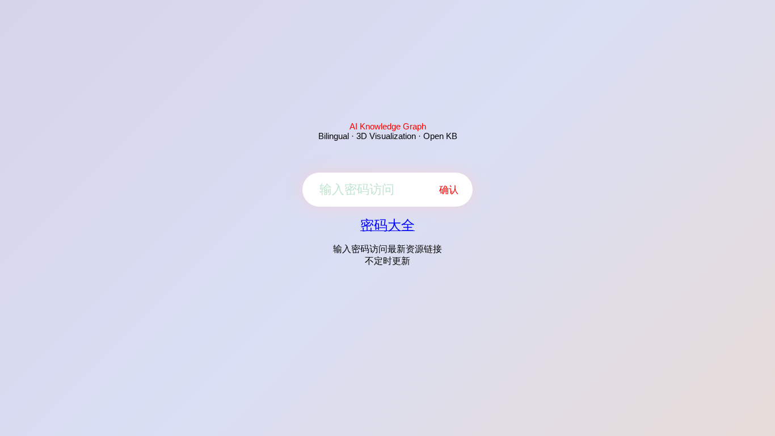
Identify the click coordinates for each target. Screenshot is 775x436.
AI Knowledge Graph (387, 126)
